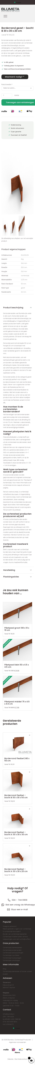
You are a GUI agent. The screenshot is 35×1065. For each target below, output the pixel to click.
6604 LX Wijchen (9, 998)
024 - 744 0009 (8, 1016)
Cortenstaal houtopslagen (12, 958)
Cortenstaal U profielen (11, 955)
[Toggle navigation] (5, 16)
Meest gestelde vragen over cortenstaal (17, 929)
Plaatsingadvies (11, 576)
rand (7, 379)
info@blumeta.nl (8, 1014)
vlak (21, 392)
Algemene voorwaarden (17, 1042)
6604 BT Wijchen (9, 987)
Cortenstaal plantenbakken (12, 947)
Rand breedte (6, 84)
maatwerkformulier (20, 562)
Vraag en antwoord (9, 926)
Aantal (16, 95)
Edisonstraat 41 (8, 985)
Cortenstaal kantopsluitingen (13, 953)
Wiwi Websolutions (21, 1059)
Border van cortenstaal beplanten (15, 934)
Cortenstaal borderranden (12, 950)
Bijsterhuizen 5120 (9, 995)
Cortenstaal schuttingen (11, 960)
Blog (4, 969)
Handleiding (9, 570)
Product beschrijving (13, 307)
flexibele (13, 387)
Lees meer (26, 56)
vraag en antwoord (23, 485)
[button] (32, 179)
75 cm (10, 422)
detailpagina (5, 48)
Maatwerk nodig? (13, 77)
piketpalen (25, 417)
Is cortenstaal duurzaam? (12, 931)
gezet (29, 377)
